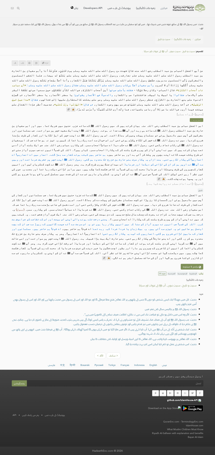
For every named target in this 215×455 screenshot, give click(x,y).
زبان (75, 8)
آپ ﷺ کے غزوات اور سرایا (155, 51)
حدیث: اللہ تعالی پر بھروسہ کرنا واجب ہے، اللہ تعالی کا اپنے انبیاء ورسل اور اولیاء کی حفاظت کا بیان (144, 339)
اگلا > (100, 355)
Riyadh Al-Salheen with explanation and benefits (177, 433)
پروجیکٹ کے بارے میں (119, 8)
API (14, 415)
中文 (62, 365)
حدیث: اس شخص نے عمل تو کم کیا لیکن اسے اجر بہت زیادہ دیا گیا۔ (161, 344)
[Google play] (170, 393)
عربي (164, 365)
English (153, 365)
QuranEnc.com (171, 421)
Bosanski (85, 365)
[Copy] (69, 110)
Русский (99, 365)
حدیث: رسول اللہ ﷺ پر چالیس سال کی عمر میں (171, 309)
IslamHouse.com (194, 425)
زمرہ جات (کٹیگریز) (145, 8)
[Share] (36, 63)
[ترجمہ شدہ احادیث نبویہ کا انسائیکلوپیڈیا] (189, 8)
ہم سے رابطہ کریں (30, 415)
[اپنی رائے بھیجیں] (73, 110)
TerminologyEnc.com (192, 421)
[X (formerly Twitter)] (192, 393)
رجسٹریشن (19, 383)
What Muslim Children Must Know (185, 429)
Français (125, 365)
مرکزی (164, 8)
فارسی (51, 365)
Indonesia (139, 365)
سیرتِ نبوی (175, 51)
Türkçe (112, 365)
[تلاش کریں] (18, 9)
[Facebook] (200, 393)
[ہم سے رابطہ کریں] (12, 9)
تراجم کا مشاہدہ (191, 267)
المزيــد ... (196, 120)
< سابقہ (113, 355)
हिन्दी (72, 365)
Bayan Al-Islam (195, 437)
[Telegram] (177, 393)
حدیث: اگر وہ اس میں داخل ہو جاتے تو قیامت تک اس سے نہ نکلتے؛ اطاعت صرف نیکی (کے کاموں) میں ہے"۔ (140, 314)
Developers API (92, 8)
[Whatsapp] (185, 393)
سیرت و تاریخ (164, 39)
